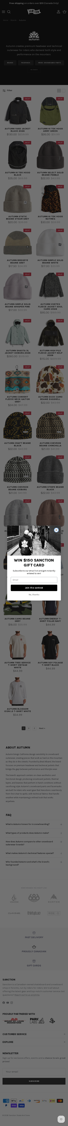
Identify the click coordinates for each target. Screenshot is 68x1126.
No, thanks (34, 594)
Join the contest (34, 587)
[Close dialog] (56, 530)
